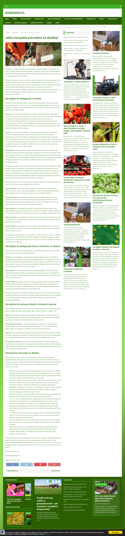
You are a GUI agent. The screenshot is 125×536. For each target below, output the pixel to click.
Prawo (57, 23)
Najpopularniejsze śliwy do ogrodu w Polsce (76, 37)
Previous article (12, 471)
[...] (39, 520)
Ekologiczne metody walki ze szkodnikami (74, 510)
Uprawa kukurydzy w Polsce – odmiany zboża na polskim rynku (105, 146)
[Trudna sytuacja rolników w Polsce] (22, 518)
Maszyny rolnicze (37, 23)
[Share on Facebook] (12, 464)
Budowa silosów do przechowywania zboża (75, 45)
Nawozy (101, 19)
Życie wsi (8, 23)
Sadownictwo (39, 19)
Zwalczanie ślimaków (20, 499)
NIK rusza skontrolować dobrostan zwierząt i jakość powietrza (105, 498)
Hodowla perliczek (72, 225)
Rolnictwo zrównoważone (74, 19)
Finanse (49, 23)
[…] (81, 99)
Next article (55, 471)
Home (6, 6)
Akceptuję (115, 532)
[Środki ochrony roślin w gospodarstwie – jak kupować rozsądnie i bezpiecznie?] (47, 486)
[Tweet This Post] (26, 464)
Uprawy (14, 19)
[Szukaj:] (110, 26)
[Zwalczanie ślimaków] (21, 489)
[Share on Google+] (54, 464)
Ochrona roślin (26, 19)
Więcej (47, 534)
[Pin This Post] (40, 464)
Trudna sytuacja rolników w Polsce (72, 507)
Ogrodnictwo (91, 19)
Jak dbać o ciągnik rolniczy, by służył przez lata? (75, 504)
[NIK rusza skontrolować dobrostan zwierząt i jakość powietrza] (106, 493)
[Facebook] (120, 7)
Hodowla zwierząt (21, 23)
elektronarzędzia (14, 399)
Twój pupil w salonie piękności (76, 82)
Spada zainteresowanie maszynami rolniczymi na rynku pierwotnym (77, 179)
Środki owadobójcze (54, 19)
